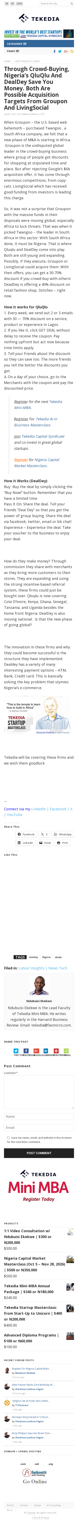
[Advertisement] (39, 911)
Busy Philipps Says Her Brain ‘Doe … (32, 1433)
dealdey (33, 957)
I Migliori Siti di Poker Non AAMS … (31, 1401)
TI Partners (21, 1405)
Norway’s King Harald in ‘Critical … (31, 1417)
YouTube (14, 814)
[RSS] (71, 51)
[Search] (72, 3)
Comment (11, 1073)
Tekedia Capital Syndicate (42, 436)
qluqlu (58, 957)
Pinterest (59, 1055)
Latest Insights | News (27, 61)
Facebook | (59, 808)
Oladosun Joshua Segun (29, 1389)
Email (67, 1055)
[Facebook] (54, 51)
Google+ (39, 1055)
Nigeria (46, 957)
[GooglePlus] (65, 51)
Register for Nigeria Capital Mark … (31, 1368)
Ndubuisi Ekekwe (29, 114)
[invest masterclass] (39, 738)
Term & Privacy (40, 1517)
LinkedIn (49, 1055)
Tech (63, 968)
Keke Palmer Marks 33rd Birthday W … (33, 1384)
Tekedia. (31, 1512)
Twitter (19, 1055)
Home (7, 61)
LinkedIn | (40, 808)
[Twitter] (59, 51)
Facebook (29, 1055)
